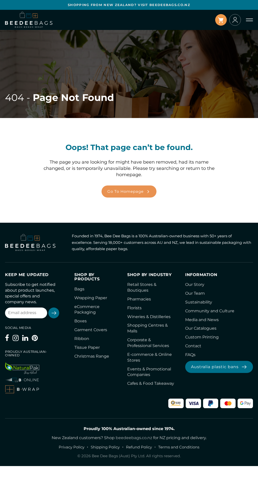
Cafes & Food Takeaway (150, 383)
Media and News (202, 319)
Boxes (80, 321)
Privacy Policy (71, 447)
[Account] (235, 20)
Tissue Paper (87, 347)
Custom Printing (202, 337)
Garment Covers (90, 329)
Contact (193, 346)
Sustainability (198, 302)
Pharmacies (139, 299)
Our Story (194, 284)
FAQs (190, 354)
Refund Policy (139, 447)
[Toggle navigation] (249, 19)
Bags (79, 289)
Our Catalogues (200, 328)
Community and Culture (209, 311)
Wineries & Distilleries (149, 316)
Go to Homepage (125, 191)
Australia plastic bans (215, 366)
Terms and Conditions (178, 447)
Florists (134, 308)
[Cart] (221, 20)
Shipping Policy (105, 447)
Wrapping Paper (90, 297)
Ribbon (81, 338)
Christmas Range (91, 356)
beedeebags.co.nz (134, 437)
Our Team (195, 293)
